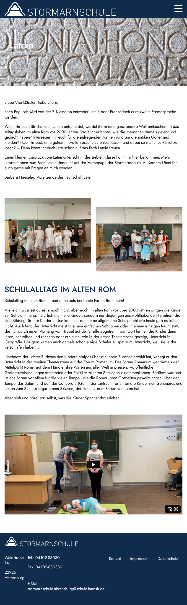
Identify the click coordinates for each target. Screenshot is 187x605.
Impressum (139, 559)
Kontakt (115, 559)
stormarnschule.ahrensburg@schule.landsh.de (66, 589)
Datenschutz (168, 559)
